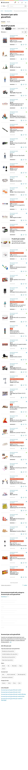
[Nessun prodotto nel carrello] (25, 2)
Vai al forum (4, 596)
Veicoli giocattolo (8, 10)
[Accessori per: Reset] (10, 28)
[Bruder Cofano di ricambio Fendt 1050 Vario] (14, 143)
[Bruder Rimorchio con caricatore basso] (14, 317)
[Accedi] (18, 2)
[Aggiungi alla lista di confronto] (21, 45)
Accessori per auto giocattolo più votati (11, 679)
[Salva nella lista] (24, 45)
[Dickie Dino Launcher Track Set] (14, 432)
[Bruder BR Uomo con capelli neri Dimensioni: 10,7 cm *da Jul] (14, 304)
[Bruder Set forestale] (14, 66)
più (10, 629)
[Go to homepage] (5, 2)
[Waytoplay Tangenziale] (14, 92)
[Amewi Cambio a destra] (14, 356)
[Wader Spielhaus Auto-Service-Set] (14, 280)
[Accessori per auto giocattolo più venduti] (14, 242)
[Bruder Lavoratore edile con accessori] (14, 54)
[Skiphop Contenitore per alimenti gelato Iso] (14, 468)
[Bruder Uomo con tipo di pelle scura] (14, 155)
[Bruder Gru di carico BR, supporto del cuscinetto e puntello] (14, 420)
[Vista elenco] (25, 32)
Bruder (14, 28)
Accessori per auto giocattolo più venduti (11, 676)
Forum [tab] (8, 21)
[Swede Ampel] (14, 168)
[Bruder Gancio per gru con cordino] (14, 254)
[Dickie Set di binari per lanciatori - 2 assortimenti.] (14, 267)
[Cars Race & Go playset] (14, 456)
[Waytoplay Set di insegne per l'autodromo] (14, 519)
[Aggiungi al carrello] (26, 45)
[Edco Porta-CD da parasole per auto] (14, 558)
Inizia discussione (15, 600)
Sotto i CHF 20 (21, 28)
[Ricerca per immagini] (25, 6)
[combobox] (3, 28)
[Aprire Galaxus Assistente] (22, 2)
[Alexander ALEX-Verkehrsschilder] (14, 572)
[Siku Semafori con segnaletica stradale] (14, 204)
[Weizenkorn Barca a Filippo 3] (14, 444)
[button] (26, 35)
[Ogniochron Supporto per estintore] (14, 130)
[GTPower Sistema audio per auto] (14, 291)
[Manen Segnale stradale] (14, 40)
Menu (4, 6)
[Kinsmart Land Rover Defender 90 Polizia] (14, 230)
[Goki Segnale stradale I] (14, 217)
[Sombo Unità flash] (14, 380)
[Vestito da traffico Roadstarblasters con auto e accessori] (14, 331)
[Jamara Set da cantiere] (14, 180)
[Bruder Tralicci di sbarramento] (14, 191)
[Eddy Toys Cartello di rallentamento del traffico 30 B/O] (14, 543)
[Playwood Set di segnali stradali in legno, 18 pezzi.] (14, 344)
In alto (25, 585)
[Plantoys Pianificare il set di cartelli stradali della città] (14, 104)
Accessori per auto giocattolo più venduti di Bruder (13, 681)
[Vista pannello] (22, 32)
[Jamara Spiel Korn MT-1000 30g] (14, 506)
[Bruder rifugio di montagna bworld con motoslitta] (14, 407)
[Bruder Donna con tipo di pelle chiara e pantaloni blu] (14, 79)
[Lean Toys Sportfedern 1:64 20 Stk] (14, 393)
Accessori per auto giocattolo (14, 36)
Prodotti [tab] (3, 21)
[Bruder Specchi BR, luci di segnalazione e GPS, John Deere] (14, 481)
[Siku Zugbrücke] (14, 494)
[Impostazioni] (15, 2)
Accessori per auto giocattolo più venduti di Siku (12, 683)
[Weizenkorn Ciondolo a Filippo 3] (14, 530)
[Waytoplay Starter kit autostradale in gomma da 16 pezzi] (14, 368)
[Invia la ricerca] (8, 6)
